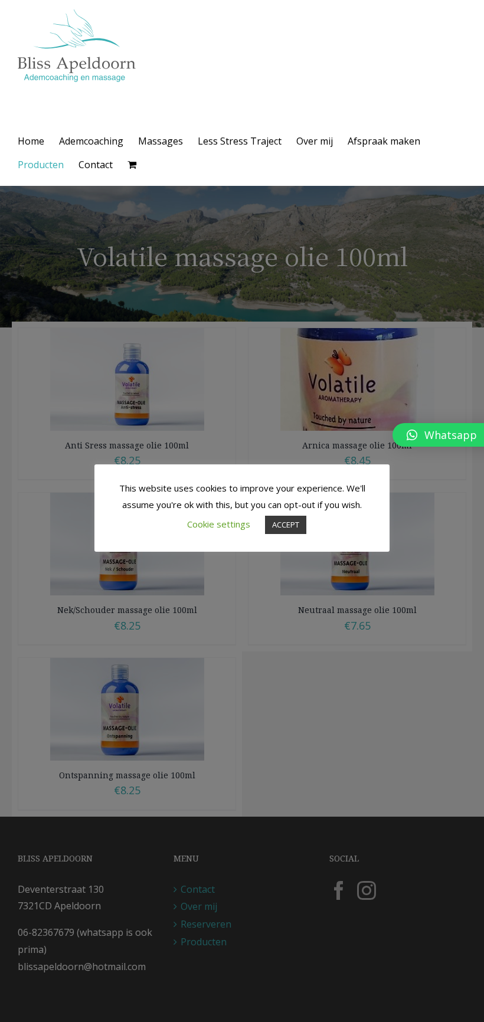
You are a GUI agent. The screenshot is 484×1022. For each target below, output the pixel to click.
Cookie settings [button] (218, 524)
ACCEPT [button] (285, 524)
